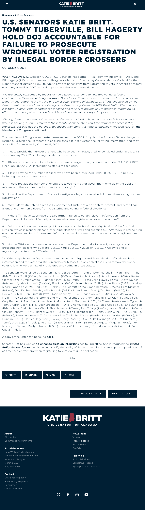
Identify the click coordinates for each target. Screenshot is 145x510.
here (50, 336)
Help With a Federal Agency (20, 452)
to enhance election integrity (56, 344)
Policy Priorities (81, 459)
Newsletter (11, 485)
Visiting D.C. (11, 463)
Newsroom (8, 15)
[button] (7, 4)
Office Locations (13, 488)
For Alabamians (14, 448)
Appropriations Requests (86, 466)
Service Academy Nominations (21, 455)
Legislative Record (82, 463)
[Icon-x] (58, 494)
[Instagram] (77, 494)
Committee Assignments (18, 441)
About (8, 433)
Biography (10, 437)
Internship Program (15, 459)
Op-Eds (76, 448)
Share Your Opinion (15, 477)
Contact (9, 474)
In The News (79, 444)
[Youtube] (86, 494)
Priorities (78, 455)
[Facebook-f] (68, 494)
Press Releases (25, 15)
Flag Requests (12, 466)
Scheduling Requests (16, 481)
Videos (76, 437)
